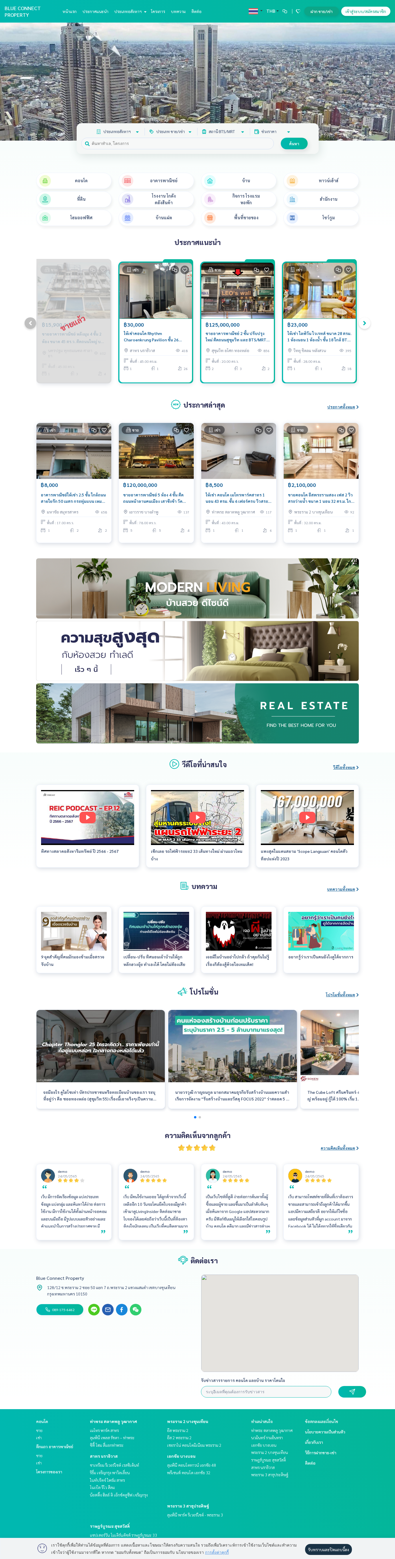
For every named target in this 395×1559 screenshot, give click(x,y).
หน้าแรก (69, 11)
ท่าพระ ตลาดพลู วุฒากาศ (113, 1421)
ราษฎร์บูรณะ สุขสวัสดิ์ (110, 1526)
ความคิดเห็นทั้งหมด (338, 1148)
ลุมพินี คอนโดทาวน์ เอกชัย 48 (191, 1465)
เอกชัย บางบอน (181, 1456)
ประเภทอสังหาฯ (128, 11)
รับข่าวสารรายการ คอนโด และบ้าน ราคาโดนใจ (243, 1380)
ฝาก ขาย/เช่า (322, 11)
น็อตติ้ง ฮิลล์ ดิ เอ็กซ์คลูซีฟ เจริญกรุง (119, 1494)
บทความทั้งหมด (341, 889)
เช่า (39, 1437)
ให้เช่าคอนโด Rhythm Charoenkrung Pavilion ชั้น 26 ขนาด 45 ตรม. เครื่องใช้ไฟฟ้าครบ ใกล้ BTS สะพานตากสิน (153, 337)
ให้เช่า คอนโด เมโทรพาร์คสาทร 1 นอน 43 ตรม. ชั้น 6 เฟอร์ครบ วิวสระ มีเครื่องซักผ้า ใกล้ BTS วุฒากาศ (239, 498)
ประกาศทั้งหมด (341, 406)
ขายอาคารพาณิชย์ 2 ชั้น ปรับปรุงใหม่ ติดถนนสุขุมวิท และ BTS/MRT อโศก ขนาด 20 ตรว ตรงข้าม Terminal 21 (236, 337)
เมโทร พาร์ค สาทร (104, 1430)
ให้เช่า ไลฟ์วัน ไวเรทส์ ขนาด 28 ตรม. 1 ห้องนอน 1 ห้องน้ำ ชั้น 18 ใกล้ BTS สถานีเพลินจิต (319, 337)
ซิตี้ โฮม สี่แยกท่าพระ (106, 1445)
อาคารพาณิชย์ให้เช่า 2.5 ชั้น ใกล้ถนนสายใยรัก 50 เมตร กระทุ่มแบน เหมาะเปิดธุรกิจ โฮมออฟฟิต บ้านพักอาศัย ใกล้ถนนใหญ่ (73, 498)
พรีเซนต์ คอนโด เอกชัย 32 (189, 1472)
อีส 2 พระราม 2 (179, 1437)
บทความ (178, 11)
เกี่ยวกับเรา (314, 1442)
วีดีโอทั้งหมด (344, 767)
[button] (386, 81)
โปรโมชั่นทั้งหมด (340, 994)
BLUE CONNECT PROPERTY (23, 11)
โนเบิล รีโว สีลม (102, 1487)
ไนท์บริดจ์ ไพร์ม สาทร (107, 1480)
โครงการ (158, 11)
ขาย (39, 1430)
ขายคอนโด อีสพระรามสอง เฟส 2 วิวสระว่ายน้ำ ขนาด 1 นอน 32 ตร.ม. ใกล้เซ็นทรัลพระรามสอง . (321, 498)
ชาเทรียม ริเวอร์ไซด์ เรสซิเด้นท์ (114, 1465)
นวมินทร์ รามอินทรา (267, 1437)
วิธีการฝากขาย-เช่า (320, 1452)
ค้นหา (294, 143)
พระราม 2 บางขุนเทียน (187, 1421)
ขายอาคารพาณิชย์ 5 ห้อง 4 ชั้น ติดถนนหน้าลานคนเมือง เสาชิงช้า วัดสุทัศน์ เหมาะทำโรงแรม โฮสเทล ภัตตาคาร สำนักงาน (153, 498)
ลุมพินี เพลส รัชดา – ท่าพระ (112, 1437)
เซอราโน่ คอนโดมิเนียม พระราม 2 (194, 1445)
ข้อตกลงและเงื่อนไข (321, 1421)
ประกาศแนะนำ (95, 11)
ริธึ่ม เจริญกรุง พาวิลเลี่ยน (110, 1472)
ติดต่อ (196, 11)
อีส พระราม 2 (178, 1430)
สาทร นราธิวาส (104, 1456)
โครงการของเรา (49, 1471)
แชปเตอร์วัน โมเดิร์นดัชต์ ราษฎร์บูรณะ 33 (123, 1535)
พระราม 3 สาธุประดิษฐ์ (188, 1505)
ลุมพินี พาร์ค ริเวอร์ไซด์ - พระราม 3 (195, 1514)
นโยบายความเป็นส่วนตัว (325, 1431)
